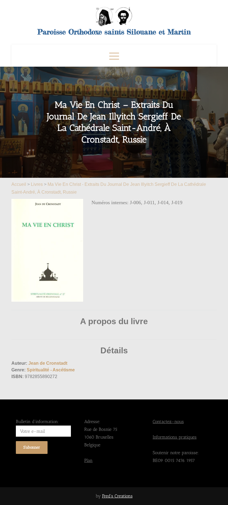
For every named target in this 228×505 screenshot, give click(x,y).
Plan (88, 460)
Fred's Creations (117, 496)
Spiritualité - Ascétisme (51, 370)
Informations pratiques (175, 437)
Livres (37, 184)
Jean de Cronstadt (47, 363)
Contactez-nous (168, 421)
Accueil (19, 184)
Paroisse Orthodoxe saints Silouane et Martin (114, 32)
